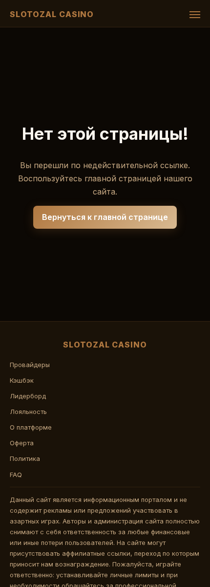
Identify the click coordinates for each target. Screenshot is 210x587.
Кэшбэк (22, 380)
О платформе (31, 427)
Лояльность (28, 411)
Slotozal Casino (52, 14)
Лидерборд (28, 396)
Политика (25, 458)
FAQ (16, 474)
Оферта (22, 443)
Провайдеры (30, 365)
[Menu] (194, 14)
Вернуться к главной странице (105, 217)
